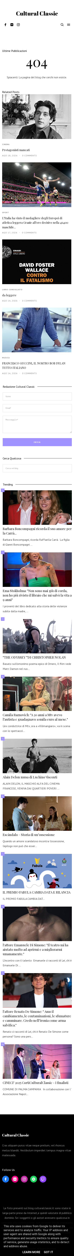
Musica (6, 358)
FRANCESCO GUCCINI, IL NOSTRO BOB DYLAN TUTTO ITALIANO (33, 365)
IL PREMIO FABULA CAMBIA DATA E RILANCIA (36, 892)
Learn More (31, 1252)
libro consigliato (12, 289)
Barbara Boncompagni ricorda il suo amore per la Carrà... (37, 531)
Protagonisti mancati (16, 150)
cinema (6, 144)
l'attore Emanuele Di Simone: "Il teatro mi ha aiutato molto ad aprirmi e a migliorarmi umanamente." (35, 949)
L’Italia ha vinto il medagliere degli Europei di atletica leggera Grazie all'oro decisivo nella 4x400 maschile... (35, 222)
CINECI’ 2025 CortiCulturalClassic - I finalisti (35, 1083)
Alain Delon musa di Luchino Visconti (30, 777)
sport (5, 212)
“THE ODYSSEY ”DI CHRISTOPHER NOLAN (34, 657)
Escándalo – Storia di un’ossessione (29, 835)
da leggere (9, 295)
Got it (48, 1252)
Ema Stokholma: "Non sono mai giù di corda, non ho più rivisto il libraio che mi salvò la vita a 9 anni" (37, 595)
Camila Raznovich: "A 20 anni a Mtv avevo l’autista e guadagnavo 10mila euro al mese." (35, 717)
